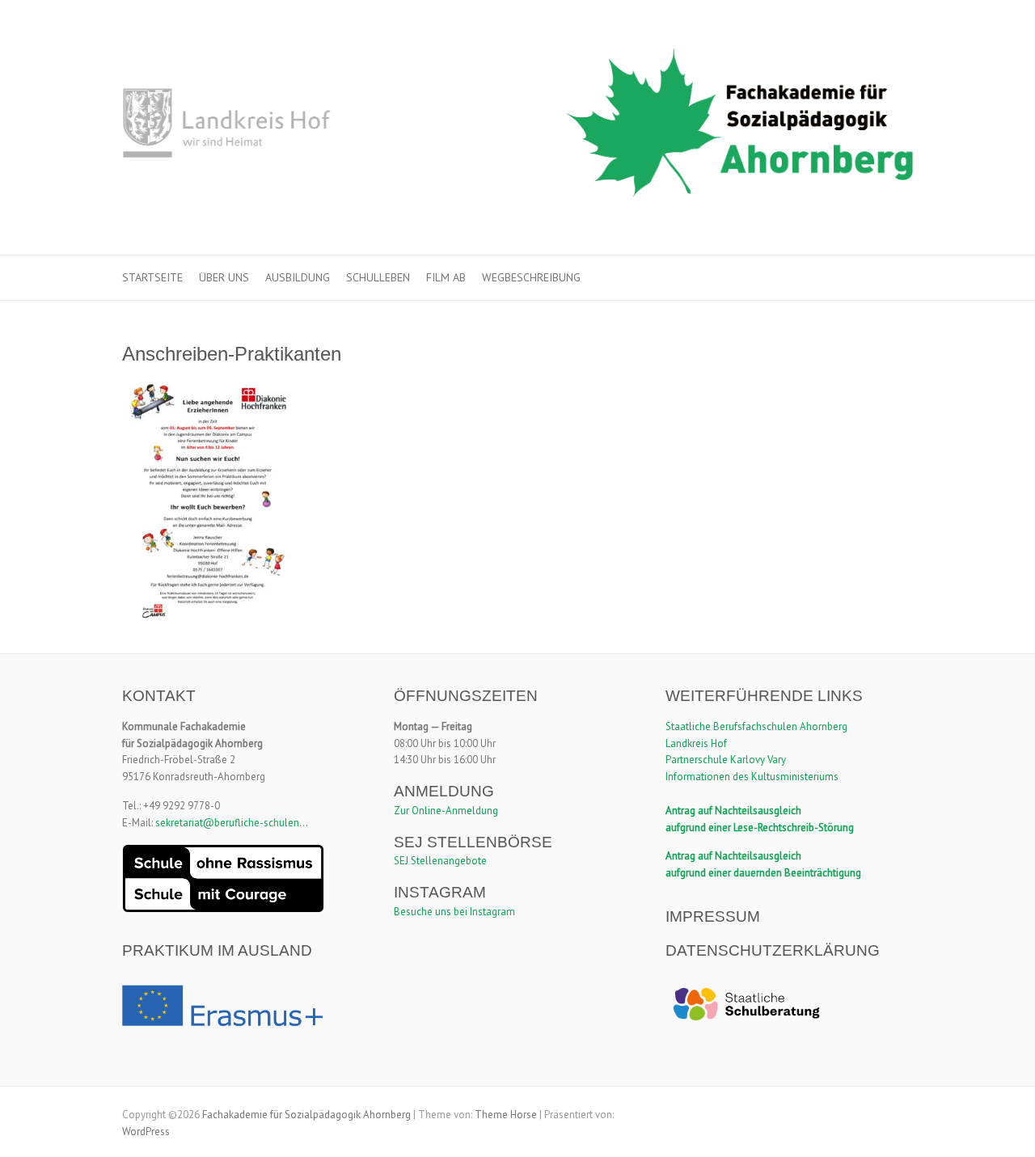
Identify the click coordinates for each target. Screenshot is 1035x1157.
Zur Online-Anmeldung (446, 810)
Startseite (152, 277)
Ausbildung (297, 277)
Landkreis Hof (696, 743)
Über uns (224, 277)
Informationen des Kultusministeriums (752, 776)
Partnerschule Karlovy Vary (725, 759)
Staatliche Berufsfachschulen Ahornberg (756, 726)
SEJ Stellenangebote (440, 861)
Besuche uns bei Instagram (454, 911)
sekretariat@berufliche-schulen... (231, 823)
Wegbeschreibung (531, 277)
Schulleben (378, 277)
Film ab (446, 277)
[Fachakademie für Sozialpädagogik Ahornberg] (517, 127)
